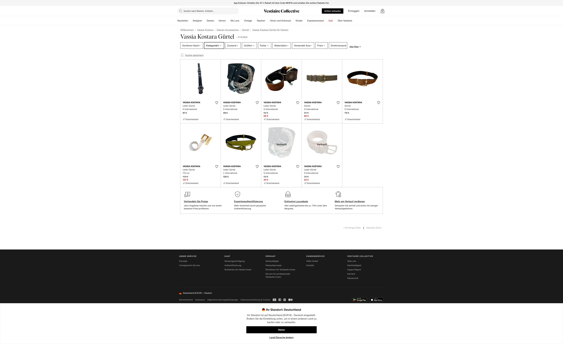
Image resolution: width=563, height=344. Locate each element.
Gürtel (245, 30)
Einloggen (353, 10)
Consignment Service (189, 265)
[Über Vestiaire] (354, 21)
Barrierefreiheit (186, 299)
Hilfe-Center (312, 261)
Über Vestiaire (345, 20)
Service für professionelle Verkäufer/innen (277, 275)
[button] (382, 11)
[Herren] (228, 21)
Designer (197, 20)
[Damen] (216, 21)
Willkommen (187, 30)
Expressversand (315, 20)
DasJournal (352, 278)
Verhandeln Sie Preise (196, 201)
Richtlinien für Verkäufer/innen (280, 269)
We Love (234, 20)
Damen (210, 20)
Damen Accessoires (228, 30)
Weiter (281, 330)
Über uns (351, 261)
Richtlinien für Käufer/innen (237, 269)
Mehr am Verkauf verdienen (350, 201)
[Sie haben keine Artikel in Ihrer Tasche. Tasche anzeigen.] (382, 11)
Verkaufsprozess (273, 265)
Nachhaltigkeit (354, 265)
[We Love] (241, 21)
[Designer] (204, 21)
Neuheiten (182, 20)
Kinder (299, 20)
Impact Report (354, 269)
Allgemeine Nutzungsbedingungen (222, 299)
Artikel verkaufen (332, 10)
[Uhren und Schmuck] (293, 21)
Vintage (248, 20)
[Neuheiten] (190, 21)
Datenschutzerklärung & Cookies (255, 299)
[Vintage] (254, 21)
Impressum (200, 299)
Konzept (183, 261)
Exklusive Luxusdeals (296, 201)
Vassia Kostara (205, 30)
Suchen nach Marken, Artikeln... (199, 10)
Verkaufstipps (272, 261)
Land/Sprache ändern (281, 337)
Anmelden (369, 10)
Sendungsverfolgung (234, 261)
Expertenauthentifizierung (248, 201)
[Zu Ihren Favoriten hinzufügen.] (216, 102)
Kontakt (310, 265)
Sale (330, 20)
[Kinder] (305, 21)
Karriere (351, 273)
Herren (222, 20)
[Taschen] (267, 21)
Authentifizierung (232, 265)
